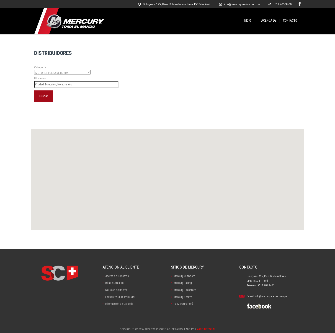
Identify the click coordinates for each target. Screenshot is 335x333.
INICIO (247, 20)
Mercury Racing (183, 282)
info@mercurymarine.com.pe (242, 4)
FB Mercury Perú (183, 303)
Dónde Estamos (114, 282)
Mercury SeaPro (183, 297)
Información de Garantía (119, 303)
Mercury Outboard (184, 276)
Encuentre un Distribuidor (120, 297)
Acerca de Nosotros (117, 276)
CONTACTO (290, 20)
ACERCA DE (268, 20)
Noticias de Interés (116, 290)
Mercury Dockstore (185, 290)
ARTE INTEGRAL (206, 329)
